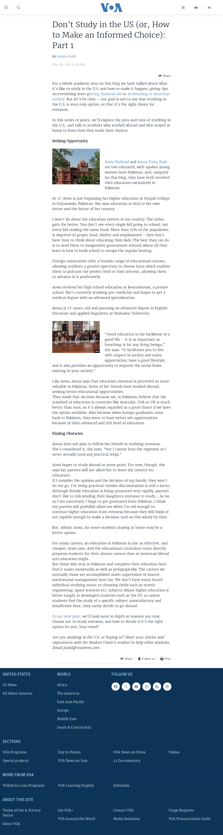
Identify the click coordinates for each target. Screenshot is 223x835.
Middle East (67, 719)
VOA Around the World (76, 819)
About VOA (11, 824)
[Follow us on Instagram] (146, 686)
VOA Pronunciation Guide (189, 819)
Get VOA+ (65, 810)
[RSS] (157, 686)
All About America (17, 693)
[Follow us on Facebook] (116, 686)
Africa (62, 685)
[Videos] (196, 7)
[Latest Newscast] (209, 7)
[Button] (164, 75)
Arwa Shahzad (117, 162)
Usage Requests (181, 810)
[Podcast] (167, 686)
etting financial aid (105, 94)
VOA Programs (15, 752)
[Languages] (183, 7)
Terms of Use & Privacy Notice (22, 812)
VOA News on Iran (73, 761)
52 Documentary (126, 761)
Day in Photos (69, 752)
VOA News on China (129, 752)
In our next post (66, 616)
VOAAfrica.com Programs (23, 785)
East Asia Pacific (70, 702)
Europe (63, 710)
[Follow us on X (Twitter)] (126, 686)
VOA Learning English (76, 785)
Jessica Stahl (66, 56)
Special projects (16, 761)
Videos (174, 752)
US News (10, 685)
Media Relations (126, 819)
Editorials (121, 785)
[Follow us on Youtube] (136, 686)
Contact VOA (123, 810)
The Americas (68, 693)
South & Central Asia (74, 727)
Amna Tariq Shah (152, 162)
